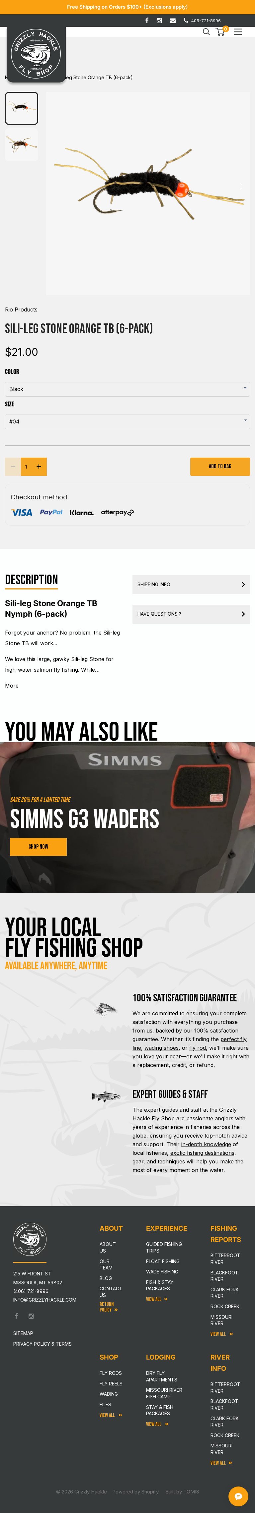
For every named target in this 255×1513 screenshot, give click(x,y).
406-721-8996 (206, 20)
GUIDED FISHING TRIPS (164, 1247)
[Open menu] (238, 32)
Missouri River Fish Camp (164, 1393)
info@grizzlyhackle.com (44, 1300)
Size (9, 404)
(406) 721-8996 (30, 1291)
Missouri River (221, 1320)
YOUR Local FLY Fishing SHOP (74, 938)
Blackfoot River (224, 1276)
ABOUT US (108, 1247)
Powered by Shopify (135, 1491)
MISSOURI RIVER (221, 1449)
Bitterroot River (225, 1259)
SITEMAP (23, 1333)
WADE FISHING (162, 1271)
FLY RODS (111, 1373)
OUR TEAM (106, 1265)
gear (137, 1161)
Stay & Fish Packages (159, 1410)
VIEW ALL (154, 1424)
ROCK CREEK (225, 1435)
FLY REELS (111, 1383)
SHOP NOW (38, 846)
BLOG (106, 1278)
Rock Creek (225, 1306)
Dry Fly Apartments (161, 1376)
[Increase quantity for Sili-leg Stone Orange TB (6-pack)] (39, 467)
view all (153, 1299)
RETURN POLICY (107, 1307)
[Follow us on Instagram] (159, 21)
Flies (105, 1404)
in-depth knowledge (206, 1144)
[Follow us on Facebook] (147, 21)
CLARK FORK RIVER (225, 1422)
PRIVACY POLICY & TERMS (42, 1344)
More (12, 685)
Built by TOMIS (182, 1491)
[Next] (240, 188)
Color (12, 372)
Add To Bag (220, 466)
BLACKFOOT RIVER (224, 1404)
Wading (109, 1394)
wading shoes (161, 1047)
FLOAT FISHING (163, 1261)
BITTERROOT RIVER (225, 1387)
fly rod (197, 1047)
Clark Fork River (225, 1293)
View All (108, 1415)
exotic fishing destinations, (203, 1152)
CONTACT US (111, 1292)
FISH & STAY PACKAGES (159, 1285)
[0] (220, 32)
